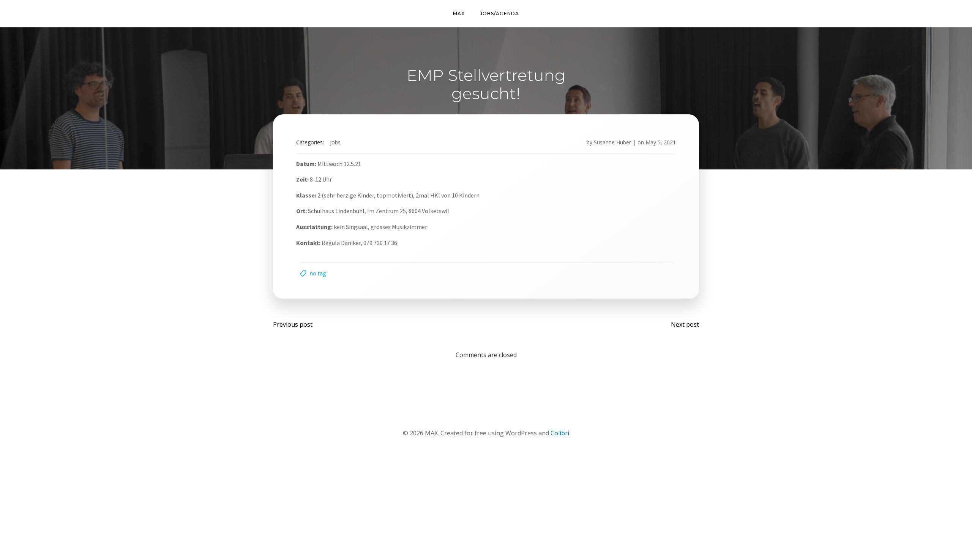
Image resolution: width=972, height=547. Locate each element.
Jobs (335, 142)
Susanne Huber (612, 142)
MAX (459, 13)
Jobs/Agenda (499, 13)
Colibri (560, 433)
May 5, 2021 (660, 142)
